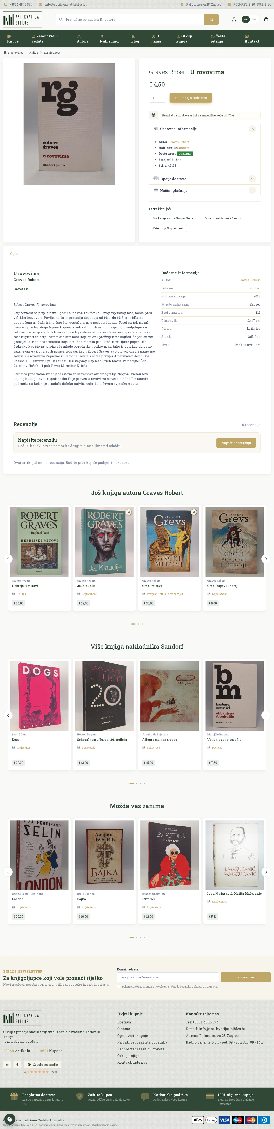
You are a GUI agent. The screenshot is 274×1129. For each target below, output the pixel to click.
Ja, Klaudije (86, 586)
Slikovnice (153, 747)
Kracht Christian (153, 893)
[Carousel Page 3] (142, 624)
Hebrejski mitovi (25, 586)
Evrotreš (148, 899)
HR (246, 19)
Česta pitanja (218, 38)
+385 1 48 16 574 (21, 4)
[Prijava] (234, 19)
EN (254, 19)
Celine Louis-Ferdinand (28, 893)
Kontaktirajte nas (132, 1062)
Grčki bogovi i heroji (223, 586)
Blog (135, 41)
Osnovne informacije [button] (178, 128)
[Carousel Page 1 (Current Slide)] (133, 624)
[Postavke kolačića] (9, 1119)
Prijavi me (245, 977)
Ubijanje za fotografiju (224, 740)
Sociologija (88, 747)
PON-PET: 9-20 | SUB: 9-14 (252, 4)
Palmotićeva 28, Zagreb (203, 4)
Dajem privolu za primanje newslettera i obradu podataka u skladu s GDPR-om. (170, 986)
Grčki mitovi (152, 586)
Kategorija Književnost (168, 228)
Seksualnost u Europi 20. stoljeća (102, 740)
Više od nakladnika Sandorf (224, 218)
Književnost (52, 52)
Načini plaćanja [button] (174, 190)
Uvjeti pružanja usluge (105, 1124)
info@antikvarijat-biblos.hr (65, 4)
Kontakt (252, 41)
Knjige (13, 41)
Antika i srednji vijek (170, 593)
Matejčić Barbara (218, 734)
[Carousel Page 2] (138, 624)
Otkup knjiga (184, 38)
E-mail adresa (128, 969)
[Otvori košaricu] (266, 19)
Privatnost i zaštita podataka (142, 1042)
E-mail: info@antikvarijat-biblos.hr (216, 1029)
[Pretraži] (211, 19)
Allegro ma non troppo (159, 740)
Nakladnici (109, 41)
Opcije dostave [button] (173, 178)
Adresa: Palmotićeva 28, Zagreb (212, 1035)
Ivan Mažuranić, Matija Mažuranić (234, 893)
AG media (56, 1120)
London (18, 899)
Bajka (81, 899)
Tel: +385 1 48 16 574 (202, 1022)
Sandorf (183, 148)
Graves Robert (179, 142)
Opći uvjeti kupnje (132, 1035)
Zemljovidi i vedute (44, 38)
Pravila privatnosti (80, 1124)
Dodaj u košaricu (193, 98)
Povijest (152, 593)
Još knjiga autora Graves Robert (174, 218)
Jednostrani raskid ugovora (140, 1049)
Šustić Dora (19, 734)
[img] (129, 512)
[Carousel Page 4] (144, 783)
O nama (156, 38)
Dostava (124, 1022)
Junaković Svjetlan (155, 734)
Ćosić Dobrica (86, 893)
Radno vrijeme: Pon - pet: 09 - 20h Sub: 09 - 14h (224, 1042)
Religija (21, 593)
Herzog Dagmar (87, 734)
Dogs (15, 740)
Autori (82, 41)
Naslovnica (15, 52)
